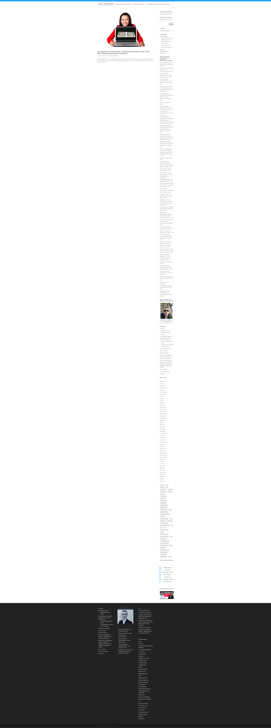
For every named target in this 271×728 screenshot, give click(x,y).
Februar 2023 (163, 429)
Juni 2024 (162, 398)
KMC (100, 55)
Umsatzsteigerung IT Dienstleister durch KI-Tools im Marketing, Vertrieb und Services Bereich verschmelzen (166, 110)
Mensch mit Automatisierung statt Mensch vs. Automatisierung (166, 69)
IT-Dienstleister (163, 496)
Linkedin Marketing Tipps (165, 514)
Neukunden (170, 521)
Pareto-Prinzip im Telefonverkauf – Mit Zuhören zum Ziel (167, 190)
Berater (166, 485)
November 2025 (163, 388)
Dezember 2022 (163, 433)
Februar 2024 (163, 407)
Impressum (162, 373)
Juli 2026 (162, 383)
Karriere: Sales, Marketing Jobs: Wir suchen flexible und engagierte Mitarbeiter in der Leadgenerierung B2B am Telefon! (166, 364)
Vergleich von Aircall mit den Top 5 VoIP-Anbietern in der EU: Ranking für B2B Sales (166, 88)
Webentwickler (163, 554)
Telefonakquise (163, 538)
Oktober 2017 (163, 476)
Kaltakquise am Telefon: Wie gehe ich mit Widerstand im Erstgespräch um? (145, 616)
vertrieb (170, 545)
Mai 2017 (162, 479)
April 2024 (162, 403)
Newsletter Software (143, 682)
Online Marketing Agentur (144, 688)
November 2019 (163, 442)
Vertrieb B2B (141, 710)
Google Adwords (142, 654)
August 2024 (163, 394)
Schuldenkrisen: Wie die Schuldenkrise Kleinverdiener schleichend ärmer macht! (166, 201)
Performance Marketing (144, 697)
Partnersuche (142, 694)
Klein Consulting (163, 369)
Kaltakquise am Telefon (144, 658)
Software (162, 532)
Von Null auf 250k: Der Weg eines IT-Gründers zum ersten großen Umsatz (166, 250)
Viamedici (141, 716)
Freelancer (170, 491)
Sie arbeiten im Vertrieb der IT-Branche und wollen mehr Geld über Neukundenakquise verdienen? (123, 52)
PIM (171, 525)
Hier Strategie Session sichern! (123, 4)
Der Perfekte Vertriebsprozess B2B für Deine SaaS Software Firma (167, 185)
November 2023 (163, 414)
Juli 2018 (162, 461)
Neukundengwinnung (143, 680)
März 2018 (162, 470)
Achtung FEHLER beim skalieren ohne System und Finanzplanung (166, 267)
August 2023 (163, 420)
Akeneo (161, 485)
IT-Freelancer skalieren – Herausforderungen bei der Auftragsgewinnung (166, 236)
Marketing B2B (142, 671)
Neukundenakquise (114, 55)
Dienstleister (170, 489)
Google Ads (162, 494)
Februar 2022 (163, 437)
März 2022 (162, 435)
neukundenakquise (164, 523)
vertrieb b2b (162, 547)
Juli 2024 (162, 396)
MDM (140, 675)
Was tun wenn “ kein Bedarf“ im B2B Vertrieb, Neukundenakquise (166, 221)
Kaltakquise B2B (163, 500)
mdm (171, 518)
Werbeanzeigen (163, 556)
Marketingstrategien (164, 518)
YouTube (170, 556)
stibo (171, 536)
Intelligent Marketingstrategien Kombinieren (164, 51)
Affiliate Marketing (143, 639)
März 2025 (162, 390)
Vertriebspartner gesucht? (165, 348)
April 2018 (162, 468)
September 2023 (163, 418)
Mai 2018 (162, 466)
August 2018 (163, 459)
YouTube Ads (142, 718)
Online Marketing (142, 686)
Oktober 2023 (163, 416)
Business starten (163, 350)
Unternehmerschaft (164, 543)
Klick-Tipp (162, 328)
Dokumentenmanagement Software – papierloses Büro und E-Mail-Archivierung (166, 356)
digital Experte (163, 491)
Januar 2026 (162, 385)
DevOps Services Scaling (165, 261)
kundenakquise (163, 503)
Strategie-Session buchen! (166, 14)
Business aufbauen (164, 353)
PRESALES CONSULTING (166, 47)
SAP (139, 701)
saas (161, 527)
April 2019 (162, 444)
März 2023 (162, 427)
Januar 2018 (162, 474)
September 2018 (163, 457)
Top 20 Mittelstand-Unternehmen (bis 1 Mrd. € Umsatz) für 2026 (166, 80)
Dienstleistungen (163, 36)
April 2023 (162, 424)
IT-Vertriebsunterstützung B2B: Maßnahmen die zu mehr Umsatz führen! (165, 338)
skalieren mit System (164, 529)
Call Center (141, 643)
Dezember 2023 (163, 411)
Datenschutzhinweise (165, 371)
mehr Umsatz (163, 521)
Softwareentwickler (164, 534)
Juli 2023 (162, 422)
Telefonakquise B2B (165, 45)
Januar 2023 (162, 431)
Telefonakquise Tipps (164, 541)
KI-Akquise (162, 102)
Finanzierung (141, 652)
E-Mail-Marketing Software (145, 649)
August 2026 (163, 381)
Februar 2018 (163, 472)
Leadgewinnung (163, 509)
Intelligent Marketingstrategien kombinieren (158, 4)
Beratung (162, 487)
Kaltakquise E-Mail (164, 158)
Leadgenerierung (163, 507)
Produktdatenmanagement (145, 699)
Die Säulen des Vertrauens (145, 627)
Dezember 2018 (163, 453)
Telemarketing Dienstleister (145, 612)
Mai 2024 (162, 401)
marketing (162, 516)
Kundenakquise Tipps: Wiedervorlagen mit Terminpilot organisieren (165, 292)
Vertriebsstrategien (143, 714)
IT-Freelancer (163, 498)
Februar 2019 (163, 448)
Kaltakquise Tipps (143, 660)
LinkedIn (170, 509)
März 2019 (162, 446)
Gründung (141, 656)
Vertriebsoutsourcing (164, 330)
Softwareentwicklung (164, 536)
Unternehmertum (163, 545)
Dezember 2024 (163, 392)
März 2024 (162, 405)
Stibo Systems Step (143, 705)
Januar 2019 (162, 450)
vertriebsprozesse (164, 552)
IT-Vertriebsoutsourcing (144, 610)
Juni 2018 (162, 463)
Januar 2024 (162, 409)
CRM (167, 487)
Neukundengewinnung (164, 525)
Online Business (142, 684)
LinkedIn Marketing (164, 512)
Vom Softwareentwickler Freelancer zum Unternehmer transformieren (166, 143)
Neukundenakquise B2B (138, 4)
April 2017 (162, 481)
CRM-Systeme (163, 489)
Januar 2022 (162, 440)
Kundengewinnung (164, 505)
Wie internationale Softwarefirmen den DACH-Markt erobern (166, 75)
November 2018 (163, 455)
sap (164, 527)
